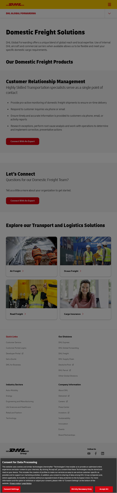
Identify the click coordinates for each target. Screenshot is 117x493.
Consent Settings (11, 489)
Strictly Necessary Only (81, 489)
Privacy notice (15, 483)
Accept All (104, 489)
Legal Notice (27, 483)
